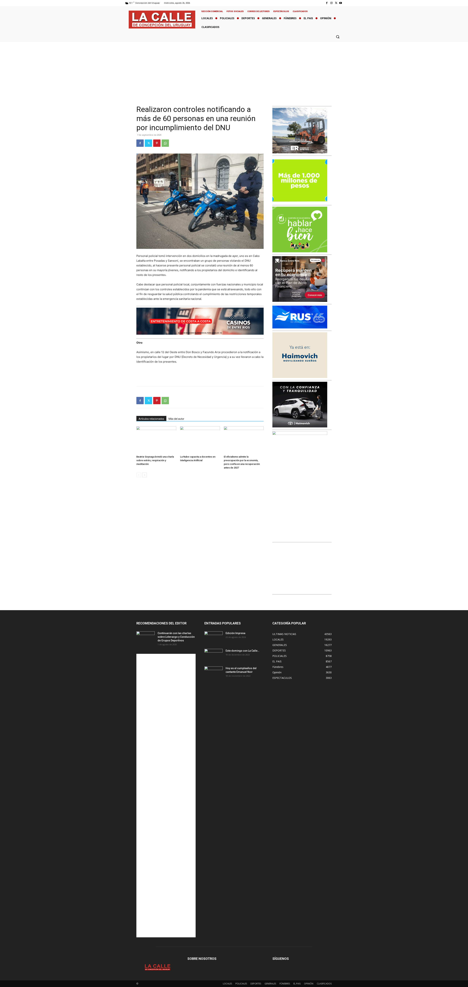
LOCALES (227, 983)
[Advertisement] (234, 69)
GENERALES (270, 983)
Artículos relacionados (151, 418)
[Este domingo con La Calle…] (213, 655)
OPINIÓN (308, 983)
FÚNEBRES (285, 983)
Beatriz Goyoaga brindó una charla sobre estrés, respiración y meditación (155, 460)
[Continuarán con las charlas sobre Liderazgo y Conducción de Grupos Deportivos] (145, 637)
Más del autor (176, 418)
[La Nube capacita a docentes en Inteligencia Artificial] (200, 440)
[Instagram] (331, 3)
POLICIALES (241, 983)
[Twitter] (336, 3)
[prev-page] (138, 475)
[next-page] (144, 475)
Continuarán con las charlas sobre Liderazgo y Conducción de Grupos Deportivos (176, 637)
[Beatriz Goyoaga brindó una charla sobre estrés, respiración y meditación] (156, 440)
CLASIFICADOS (324, 983)
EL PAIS (297, 983)
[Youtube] (340, 3)
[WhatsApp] (165, 143)
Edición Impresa (235, 633)
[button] (337, 36)
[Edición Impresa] (213, 637)
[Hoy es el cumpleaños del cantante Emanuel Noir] (213, 672)
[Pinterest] (157, 143)
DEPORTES (255, 983)
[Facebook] (326, 3)
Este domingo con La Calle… (242, 650)
